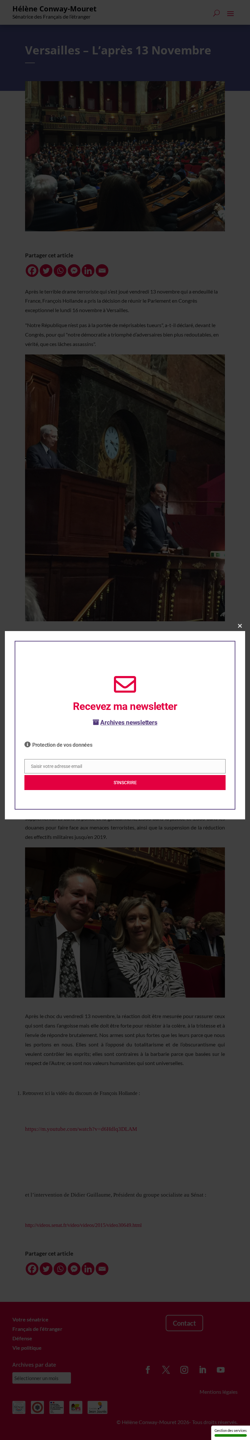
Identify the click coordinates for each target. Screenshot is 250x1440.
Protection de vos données (62, 745)
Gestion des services (231, 1430)
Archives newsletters (128, 722)
